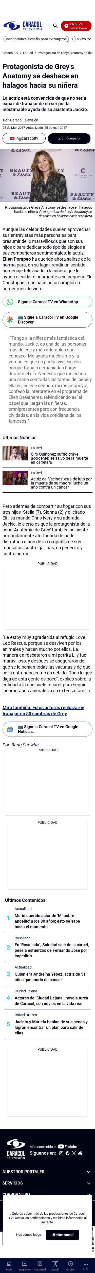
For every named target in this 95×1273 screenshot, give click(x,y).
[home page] (23, 25)
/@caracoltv (27, 138)
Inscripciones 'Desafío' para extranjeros (36, 39)
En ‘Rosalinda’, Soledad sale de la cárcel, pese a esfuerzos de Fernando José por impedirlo (52, 950)
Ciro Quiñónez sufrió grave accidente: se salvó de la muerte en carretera (59, 458)
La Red (28, 53)
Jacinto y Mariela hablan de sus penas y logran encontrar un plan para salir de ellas (51, 1027)
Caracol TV (10, 53)
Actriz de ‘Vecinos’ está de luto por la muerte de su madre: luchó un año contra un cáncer (61, 483)
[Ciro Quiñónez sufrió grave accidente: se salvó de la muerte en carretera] (15, 453)
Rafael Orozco (26, 1015)
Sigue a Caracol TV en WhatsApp (48, 301)
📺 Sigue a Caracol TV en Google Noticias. (48, 729)
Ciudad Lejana (26, 991)
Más (85, 1268)
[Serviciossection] (88, 1183)
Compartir (73, 138)
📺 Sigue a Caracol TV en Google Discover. (48, 320)
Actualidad (23, 909)
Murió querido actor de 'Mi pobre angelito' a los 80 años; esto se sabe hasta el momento (47, 921)
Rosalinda (22, 938)
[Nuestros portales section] (88, 1172)
